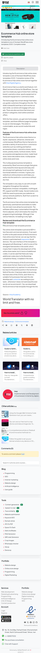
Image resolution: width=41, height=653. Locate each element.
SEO (6, 476)
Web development (7, 592)
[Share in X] (21, 325)
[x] (28, 622)
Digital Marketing (11, 575)
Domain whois (10, 521)
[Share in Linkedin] (32, 325)
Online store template (22, 321)
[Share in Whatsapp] (11, 325)
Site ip (7, 547)
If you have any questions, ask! (14, 54)
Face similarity (11, 511)
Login (3, 611)
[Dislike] (25, 313)
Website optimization (12, 514)
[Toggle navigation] (37, 2)
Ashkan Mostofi (22, 650)
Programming (10, 473)
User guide (8, 489)
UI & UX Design (6, 601)
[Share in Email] (6, 325)
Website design (9, 321)
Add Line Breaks (10, 530)
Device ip (8, 550)
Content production (8, 603)
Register (4, 613)
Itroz (8, 83)
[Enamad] (31, 612)
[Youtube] (25, 622)
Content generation (13, 504)
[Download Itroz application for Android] (6, 617)
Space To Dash (10, 527)
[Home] (5, 2)
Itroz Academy (15, 294)
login (23, 454)
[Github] (36, 622)
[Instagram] (33, 622)
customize (16, 279)
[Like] (21, 313)
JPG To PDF (9, 524)
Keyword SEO (10, 517)
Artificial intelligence (12, 486)
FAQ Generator (10, 534)
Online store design (12, 568)
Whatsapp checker (11, 544)
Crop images (9, 540)
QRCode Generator (12, 537)
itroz (5, 61)
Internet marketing (11, 480)
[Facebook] (30, 622)
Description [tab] (20, 68)
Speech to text (11, 508)
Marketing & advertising (9, 594)
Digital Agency (15, 83)
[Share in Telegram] (16, 325)
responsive (25, 239)
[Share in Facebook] (27, 325)
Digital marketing (28, 596)
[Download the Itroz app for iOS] (6, 620)
